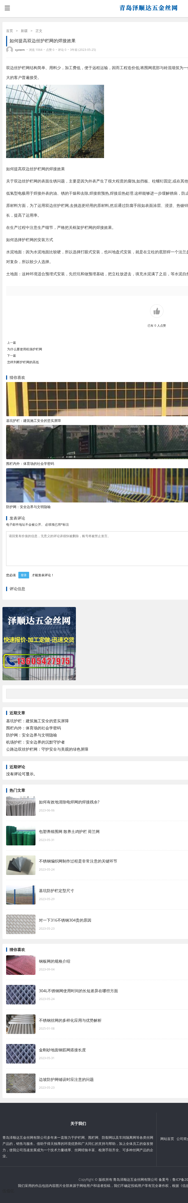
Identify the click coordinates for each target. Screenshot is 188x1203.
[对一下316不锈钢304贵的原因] (20, 924)
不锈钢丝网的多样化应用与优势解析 (70, 1020)
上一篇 (11, 343)
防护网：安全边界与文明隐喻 (28, 506)
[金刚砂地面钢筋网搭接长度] (20, 1054)
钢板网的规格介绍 (54, 961)
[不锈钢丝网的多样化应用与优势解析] (20, 1024)
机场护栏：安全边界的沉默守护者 (35, 742)
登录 (24, 575)
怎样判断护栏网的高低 (25, 362)
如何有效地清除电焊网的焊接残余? (69, 802)
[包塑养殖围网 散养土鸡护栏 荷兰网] (20, 835)
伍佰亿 (8, 1190)
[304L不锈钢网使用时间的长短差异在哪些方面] (20, 994)
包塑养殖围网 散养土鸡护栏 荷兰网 (69, 831)
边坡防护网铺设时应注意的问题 (66, 1079)
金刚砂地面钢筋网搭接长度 (62, 1050)
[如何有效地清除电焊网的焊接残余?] (20, 806)
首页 (9, 30)
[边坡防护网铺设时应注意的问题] (20, 1083)
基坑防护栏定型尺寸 (56, 890)
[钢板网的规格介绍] (20, 965)
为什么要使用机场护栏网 (24, 349)
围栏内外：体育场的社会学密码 (30, 463)
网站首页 (167, 1138)
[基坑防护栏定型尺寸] (20, 895)
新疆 (24, 30)
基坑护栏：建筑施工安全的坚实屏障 (33, 420)
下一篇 (11, 355)
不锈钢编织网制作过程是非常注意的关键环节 (78, 861)
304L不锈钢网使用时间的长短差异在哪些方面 (78, 990)
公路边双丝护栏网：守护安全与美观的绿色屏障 (47, 749)
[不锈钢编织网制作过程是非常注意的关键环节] (20, 865)
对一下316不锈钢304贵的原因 (65, 920)
